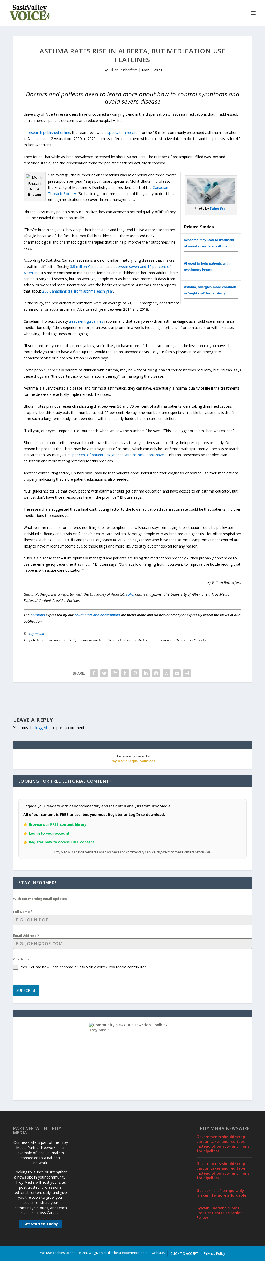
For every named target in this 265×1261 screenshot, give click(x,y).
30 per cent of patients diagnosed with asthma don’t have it (117, 454)
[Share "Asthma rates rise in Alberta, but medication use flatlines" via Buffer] (156, 673)
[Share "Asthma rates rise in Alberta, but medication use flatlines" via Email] (177, 673)
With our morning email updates (40, 899)
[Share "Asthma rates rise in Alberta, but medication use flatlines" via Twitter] (104, 673)
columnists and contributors (97, 615)
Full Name (22, 912)
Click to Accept (184, 1253)
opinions (38, 615)
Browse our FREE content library (57, 824)
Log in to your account (49, 833)
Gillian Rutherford (123, 69)
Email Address (26, 935)
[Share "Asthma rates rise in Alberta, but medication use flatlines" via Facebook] (94, 673)
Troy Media (35, 633)
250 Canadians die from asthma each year (77, 291)
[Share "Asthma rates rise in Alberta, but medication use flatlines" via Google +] (114, 673)
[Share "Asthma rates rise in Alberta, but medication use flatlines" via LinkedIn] (146, 673)
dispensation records (122, 132)
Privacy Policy (214, 1253)
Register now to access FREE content (61, 842)
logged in (43, 727)
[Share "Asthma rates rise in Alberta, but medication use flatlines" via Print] (187, 673)
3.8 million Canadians (87, 266)
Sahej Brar (218, 208)
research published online (49, 132)
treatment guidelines (86, 321)
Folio (130, 594)
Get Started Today (40, 1223)
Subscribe (26, 990)
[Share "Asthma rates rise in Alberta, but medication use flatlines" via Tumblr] (125, 673)
